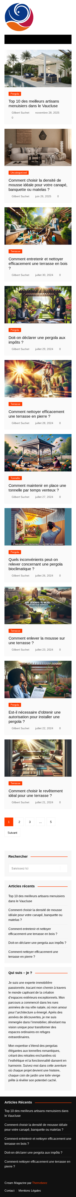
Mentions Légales (30, 1190)
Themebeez (39, 1182)
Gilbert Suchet (20, 112)
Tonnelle (15, 478)
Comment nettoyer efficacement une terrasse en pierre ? (33, 954)
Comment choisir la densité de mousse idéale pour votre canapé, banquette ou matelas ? (38, 185)
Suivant (12, 832)
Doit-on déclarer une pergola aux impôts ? (37, 942)
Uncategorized (19, 172)
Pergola (15, 93)
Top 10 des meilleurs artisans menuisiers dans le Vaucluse (36, 898)
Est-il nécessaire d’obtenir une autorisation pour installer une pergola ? (35, 717)
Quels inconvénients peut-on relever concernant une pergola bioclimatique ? (36, 564)
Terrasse (15, 251)
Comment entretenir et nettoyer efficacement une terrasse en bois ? (38, 263)
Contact (9, 1190)
